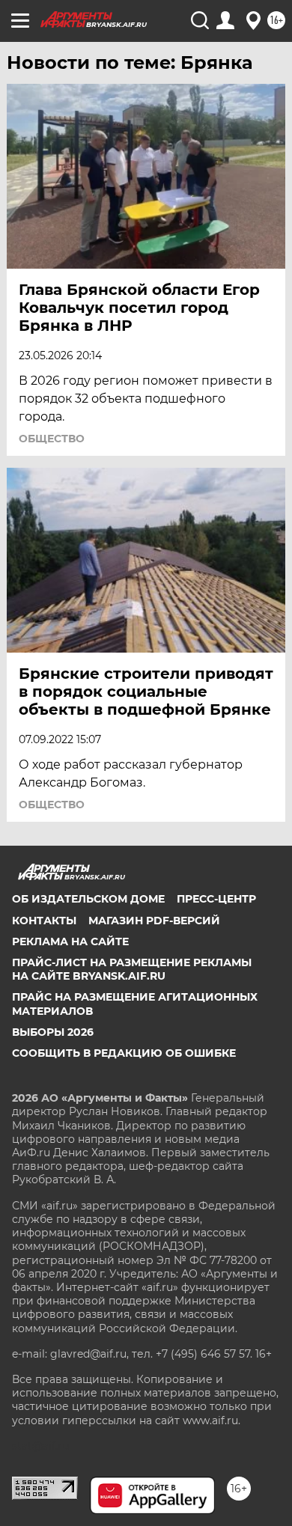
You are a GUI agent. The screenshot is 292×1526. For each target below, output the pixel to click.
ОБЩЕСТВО (52, 438)
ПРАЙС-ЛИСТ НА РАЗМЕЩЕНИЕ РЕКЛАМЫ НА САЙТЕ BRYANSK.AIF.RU (132, 969)
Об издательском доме (88, 899)
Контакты (44, 920)
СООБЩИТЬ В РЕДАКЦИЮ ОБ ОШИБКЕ (124, 1053)
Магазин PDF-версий (154, 920)
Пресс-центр (216, 899)
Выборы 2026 (53, 1032)
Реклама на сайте (70, 941)
